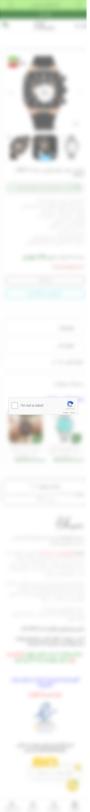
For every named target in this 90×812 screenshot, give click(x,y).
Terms (72, 413)
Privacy (66, 413)
